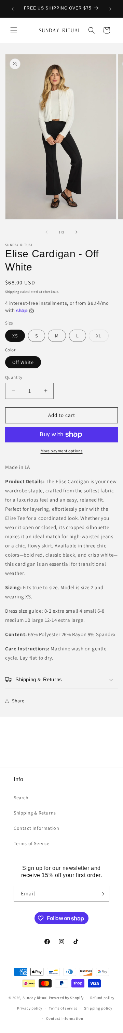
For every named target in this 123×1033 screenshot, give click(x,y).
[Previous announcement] (12, 8)
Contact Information (36, 828)
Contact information (64, 1018)
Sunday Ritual (36, 997)
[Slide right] (76, 232)
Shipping (12, 292)
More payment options (62, 450)
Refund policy (102, 997)
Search (21, 797)
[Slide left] (46, 232)
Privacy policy (29, 1008)
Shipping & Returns (35, 813)
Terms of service (63, 1008)
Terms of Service (32, 843)
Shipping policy (98, 1008)
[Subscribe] (101, 894)
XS (15, 336)
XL (102, 337)
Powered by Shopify (66, 997)
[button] (13, 30)
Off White (23, 362)
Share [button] (18, 701)
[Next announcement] (110, 8)
